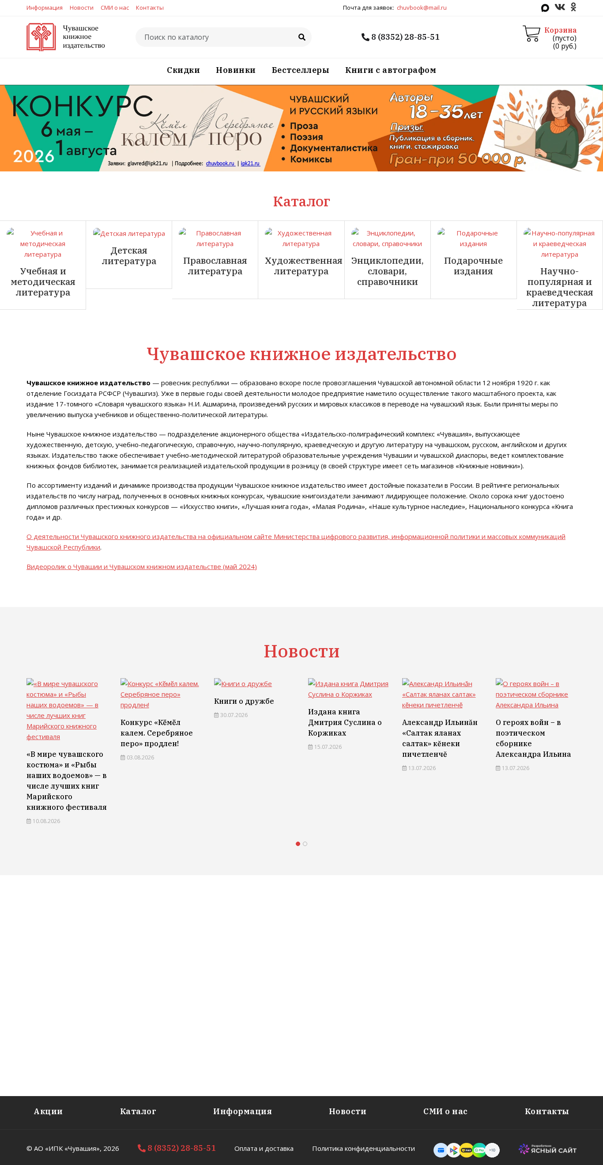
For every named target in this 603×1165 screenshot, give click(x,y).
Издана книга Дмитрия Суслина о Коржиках (251, 722)
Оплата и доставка (264, 1148)
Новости (82, 7)
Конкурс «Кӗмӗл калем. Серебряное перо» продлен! (63, 733)
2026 (111, 1148)
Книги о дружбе (151, 701)
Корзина (560, 30)
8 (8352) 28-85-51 (404, 37)
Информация (44, 7)
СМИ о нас (115, 7)
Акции (48, 1111)
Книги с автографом (390, 70)
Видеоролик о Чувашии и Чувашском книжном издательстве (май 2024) (141, 566)
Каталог (138, 1111)
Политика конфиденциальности (363, 1148)
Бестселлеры (301, 70)
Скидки (183, 70)
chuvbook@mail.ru (422, 7)
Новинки (236, 70)
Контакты (150, 7)
